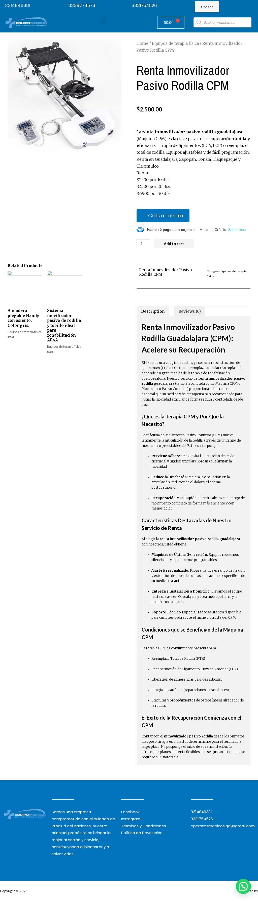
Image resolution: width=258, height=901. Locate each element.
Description (153, 311)
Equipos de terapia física (175, 43)
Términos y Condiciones (143, 826)
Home (142, 43)
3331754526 (144, 6)
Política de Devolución (142, 832)
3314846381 (17, 6)
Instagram (131, 818)
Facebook (130, 811)
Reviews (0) (189, 311)
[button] (207, 7)
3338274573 (81, 6)
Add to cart (174, 243)
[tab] (153, 311)
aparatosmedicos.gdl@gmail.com (223, 826)
